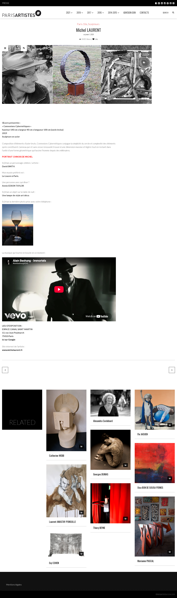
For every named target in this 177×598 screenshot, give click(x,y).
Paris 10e (82, 24)
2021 (68, 12)
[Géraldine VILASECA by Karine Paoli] (5, 370)
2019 (79, 12)
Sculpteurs (93, 24)
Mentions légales (14, 584)
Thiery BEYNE (99, 528)
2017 (89, 12)
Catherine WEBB (56, 455)
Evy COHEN (54, 563)
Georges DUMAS (100, 474)
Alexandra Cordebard (103, 421)
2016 (99, 12)
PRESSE (5, 3)
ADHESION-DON (129, 12)
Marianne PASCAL (145, 561)
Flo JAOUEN (142, 434)
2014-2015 (112, 12)
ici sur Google (8, 339)
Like (96, 39)
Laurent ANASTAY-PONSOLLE (62, 521)
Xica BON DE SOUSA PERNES (150, 487)
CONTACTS (144, 12)
